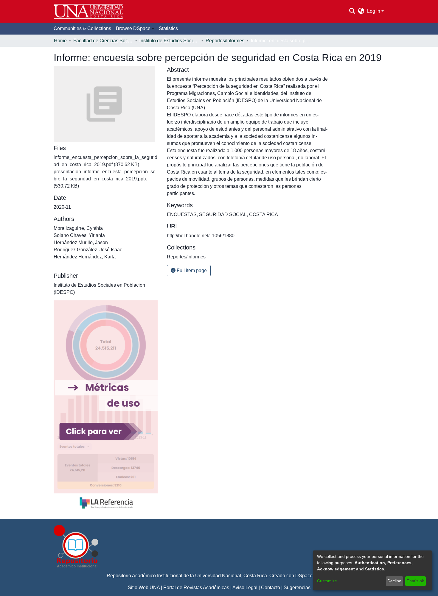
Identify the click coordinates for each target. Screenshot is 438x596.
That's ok (415, 580)
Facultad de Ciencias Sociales (103, 40)
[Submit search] (352, 11)
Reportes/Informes (225, 40)
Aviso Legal (244, 587)
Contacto (270, 587)
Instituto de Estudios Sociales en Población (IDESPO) (169, 40)
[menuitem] (361, 11)
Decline (394, 580)
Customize (327, 580)
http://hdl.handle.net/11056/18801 (202, 235)
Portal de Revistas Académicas (196, 587)
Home (60, 40)
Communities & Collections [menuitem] (82, 28)
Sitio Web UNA (144, 587)
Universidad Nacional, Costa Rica (231, 575)
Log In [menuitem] (373, 11)
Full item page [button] (191, 270)
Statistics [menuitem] (168, 28)
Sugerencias (297, 587)
